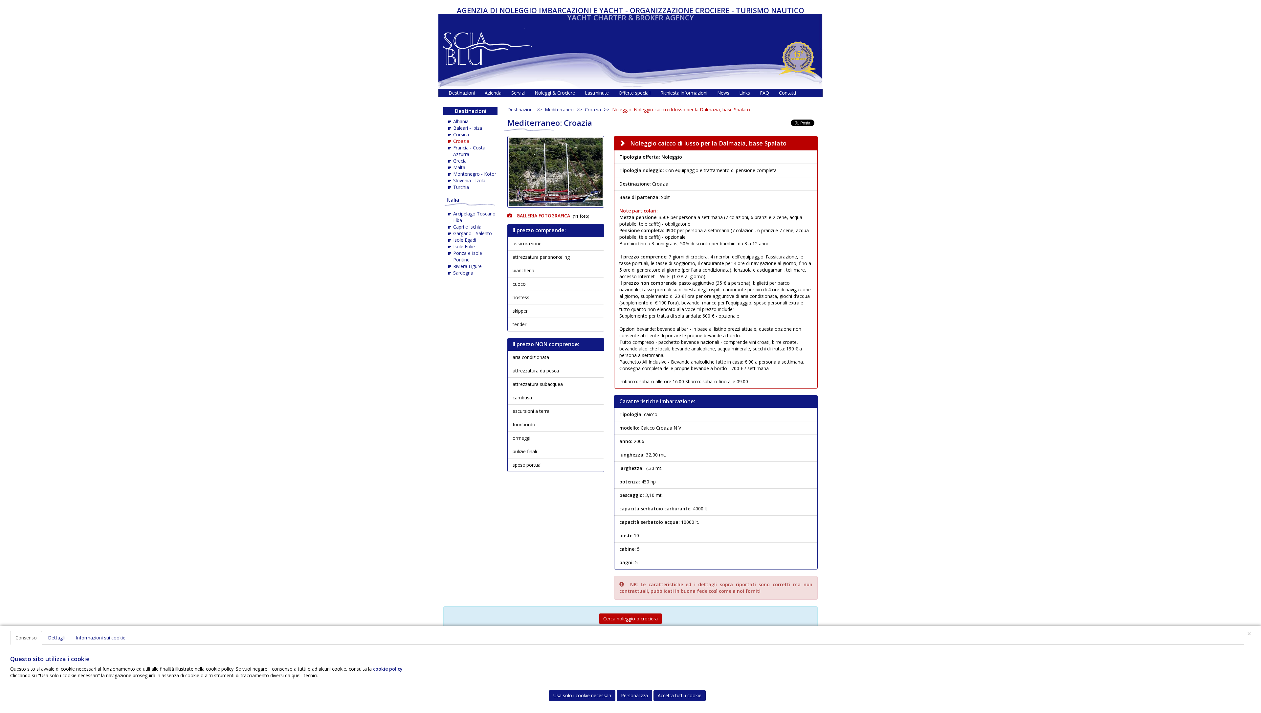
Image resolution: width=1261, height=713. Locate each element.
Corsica (461, 134)
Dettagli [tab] (56, 638)
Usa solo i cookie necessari (582, 695)
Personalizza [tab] (634, 695)
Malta (459, 167)
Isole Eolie (464, 246)
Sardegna (463, 273)
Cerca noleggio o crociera (630, 618)
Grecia (460, 161)
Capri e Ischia (467, 227)
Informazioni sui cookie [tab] (100, 638)
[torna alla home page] (487, 46)
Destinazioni (520, 109)
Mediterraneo (559, 109)
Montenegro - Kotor (474, 174)
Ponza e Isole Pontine (467, 256)
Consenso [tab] (26, 638)
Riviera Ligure (467, 266)
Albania (461, 121)
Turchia (461, 187)
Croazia (593, 109)
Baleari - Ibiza (467, 128)
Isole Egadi (464, 240)
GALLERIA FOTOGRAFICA (542, 215)
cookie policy (388, 669)
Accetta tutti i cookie (679, 695)
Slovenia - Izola (469, 180)
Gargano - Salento (472, 233)
